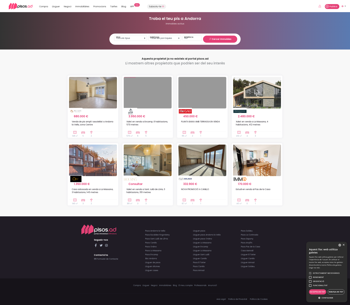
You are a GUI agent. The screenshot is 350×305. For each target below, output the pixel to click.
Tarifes (113, 6)
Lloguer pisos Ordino (202, 238)
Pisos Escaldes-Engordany (157, 235)
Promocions (99, 6)
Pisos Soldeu (247, 231)
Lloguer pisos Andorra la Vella (207, 235)
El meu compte (186, 285)
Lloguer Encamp (200, 246)
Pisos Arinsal (198, 270)
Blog (123, 6)
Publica (333, 6)
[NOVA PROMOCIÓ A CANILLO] (202, 160)
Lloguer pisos (199, 231)
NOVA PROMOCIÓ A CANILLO (195, 189)
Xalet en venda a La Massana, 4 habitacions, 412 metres (252, 123)
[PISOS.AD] (17, 6)
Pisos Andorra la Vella (155, 231)
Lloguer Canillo (200, 258)
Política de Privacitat (237, 299)
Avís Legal (221, 299)
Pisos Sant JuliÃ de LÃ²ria (156, 238)
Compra (43, 6)
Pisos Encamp (151, 254)
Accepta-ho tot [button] (317, 292)
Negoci (67, 6)
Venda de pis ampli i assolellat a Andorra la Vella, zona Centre (92, 123)
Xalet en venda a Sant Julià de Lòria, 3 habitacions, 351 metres (145, 191)
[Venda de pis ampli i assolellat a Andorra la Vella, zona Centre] (93, 92)
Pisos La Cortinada (249, 235)
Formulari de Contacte (107, 259)
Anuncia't (212, 285)
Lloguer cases (151, 270)
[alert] (326, 272)
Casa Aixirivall (247, 250)
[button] (327, 298)
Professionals (200, 285)
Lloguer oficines (152, 266)
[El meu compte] (321, 6)
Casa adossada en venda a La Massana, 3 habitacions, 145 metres (92, 191)
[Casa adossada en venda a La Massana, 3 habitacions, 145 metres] (93, 160)
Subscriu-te (155, 6)
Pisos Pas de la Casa (250, 246)
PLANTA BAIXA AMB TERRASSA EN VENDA (200, 121)
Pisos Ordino (151, 246)
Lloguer (56, 6)
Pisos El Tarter (199, 262)
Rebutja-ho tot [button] (336, 292)
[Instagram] (106, 246)
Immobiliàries (82, 6)
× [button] (343, 245)
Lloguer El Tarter (248, 254)
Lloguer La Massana (202, 242)
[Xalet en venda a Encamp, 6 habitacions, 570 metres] (148, 92)
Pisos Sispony (247, 238)
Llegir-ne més (314, 268)
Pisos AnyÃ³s (246, 242)
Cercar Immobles (221, 39)
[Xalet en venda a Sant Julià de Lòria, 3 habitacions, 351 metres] (148, 160)
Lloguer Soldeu (248, 266)
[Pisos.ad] (98, 229)
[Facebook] (96, 246)
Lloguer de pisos (152, 262)
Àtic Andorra (151, 258)
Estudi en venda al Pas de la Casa (253, 189)
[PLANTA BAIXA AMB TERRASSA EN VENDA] (202, 92)
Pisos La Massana (153, 250)
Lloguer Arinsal (247, 262)
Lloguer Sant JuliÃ (201, 254)
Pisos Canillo (151, 242)
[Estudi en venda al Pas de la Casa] (257, 160)
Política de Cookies (259, 299)
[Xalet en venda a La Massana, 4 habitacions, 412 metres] (257, 92)
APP (133, 6)
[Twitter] (101, 246)
